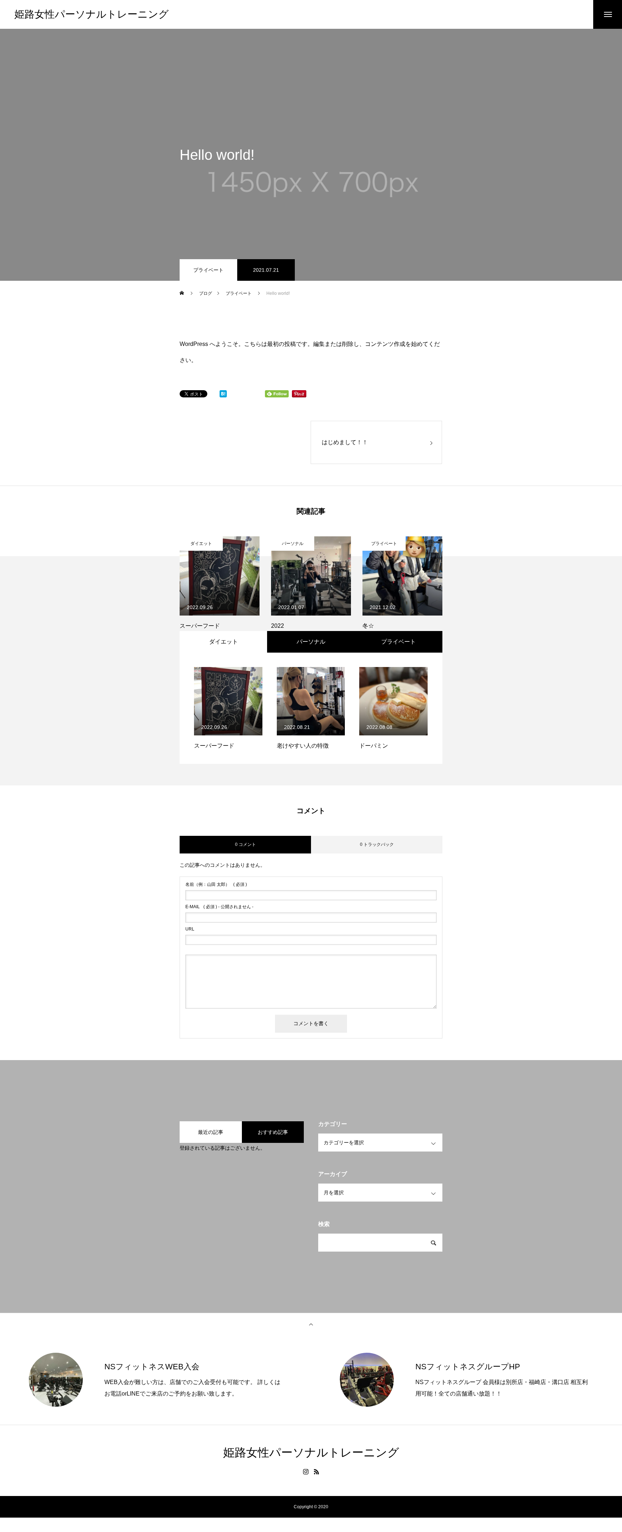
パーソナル (292, 543)
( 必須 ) (216, 884)
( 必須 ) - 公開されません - (219, 907)
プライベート (208, 270)
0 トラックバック (377, 844)
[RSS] (316, 1471)
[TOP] (311, 1324)
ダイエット (201, 543)
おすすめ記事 (273, 1132)
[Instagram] (305, 1471)
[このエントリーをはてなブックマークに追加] (223, 395)
